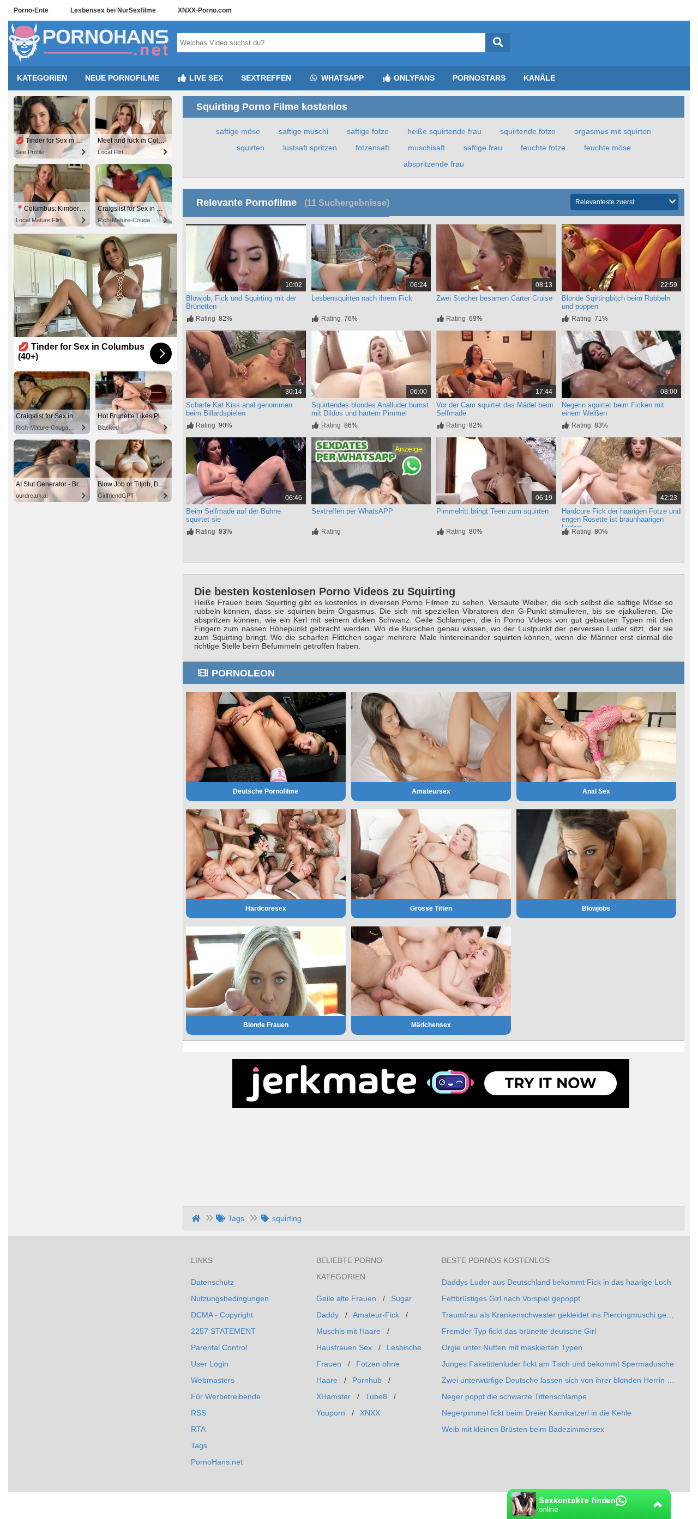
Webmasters (212, 1380)
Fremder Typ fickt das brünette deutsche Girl (519, 1331)
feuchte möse (607, 147)
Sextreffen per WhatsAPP (352, 511)
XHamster (333, 1396)
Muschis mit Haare (348, 1331)
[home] (197, 1218)
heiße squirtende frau (444, 131)
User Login (209, 1363)
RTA (198, 1429)
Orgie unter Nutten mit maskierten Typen (512, 1347)
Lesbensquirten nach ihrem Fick (361, 298)
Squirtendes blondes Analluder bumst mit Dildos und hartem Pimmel (370, 409)
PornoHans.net (217, 1461)
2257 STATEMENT (223, 1331)
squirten (250, 147)
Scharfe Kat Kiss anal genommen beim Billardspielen (239, 409)
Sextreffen (266, 78)
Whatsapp (341, 78)
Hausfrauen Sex (344, 1347)
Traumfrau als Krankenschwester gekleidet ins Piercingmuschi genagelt (559, 1314)
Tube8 (376, 1396)
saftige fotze (368, 131)
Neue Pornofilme (122, 78)
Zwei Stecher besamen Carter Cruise (494, 298)
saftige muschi (303, 131)
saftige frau (483, 147)
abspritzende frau (434, 164)
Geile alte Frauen (346, 1298)
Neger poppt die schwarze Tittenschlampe (514, 1396)
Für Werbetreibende (226, 1396)
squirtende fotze (528, 131)
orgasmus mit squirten (612, 131)
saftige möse (238, 131)
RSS (198, 1412)
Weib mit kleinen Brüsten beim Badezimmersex (523, 1429)
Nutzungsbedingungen (230, 1298)
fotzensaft (372, 147)
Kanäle (539, 78)
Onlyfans (413, 78)
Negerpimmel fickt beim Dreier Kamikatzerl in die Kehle (536, 1412)
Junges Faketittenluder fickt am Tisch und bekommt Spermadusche (558, 1363)
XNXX (370, 1412)
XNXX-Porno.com (205, 10)
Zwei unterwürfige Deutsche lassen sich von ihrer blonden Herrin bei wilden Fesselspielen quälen (559, 1380)
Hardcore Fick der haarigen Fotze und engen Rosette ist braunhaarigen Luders (621, 519)
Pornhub (367, 1380)
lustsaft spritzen (310, 147)
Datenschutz (212, 1282)
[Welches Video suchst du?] (497, 42)
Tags (199, 1445)
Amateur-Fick (376, 1314)
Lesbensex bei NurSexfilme (113, 10)
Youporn (330, 1412)
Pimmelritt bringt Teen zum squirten (492, 511)
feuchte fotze (543, 147)
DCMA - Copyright (222, 1314)
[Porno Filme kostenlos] (90, 61)
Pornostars (479, 78)
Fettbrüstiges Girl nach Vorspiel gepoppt (511, 1298)
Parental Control (219, 1347)
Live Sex (205, 78)
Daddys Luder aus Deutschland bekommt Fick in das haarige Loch (556, 1282)
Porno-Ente (31, 10)
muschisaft (426, 147)
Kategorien (42, 78)
